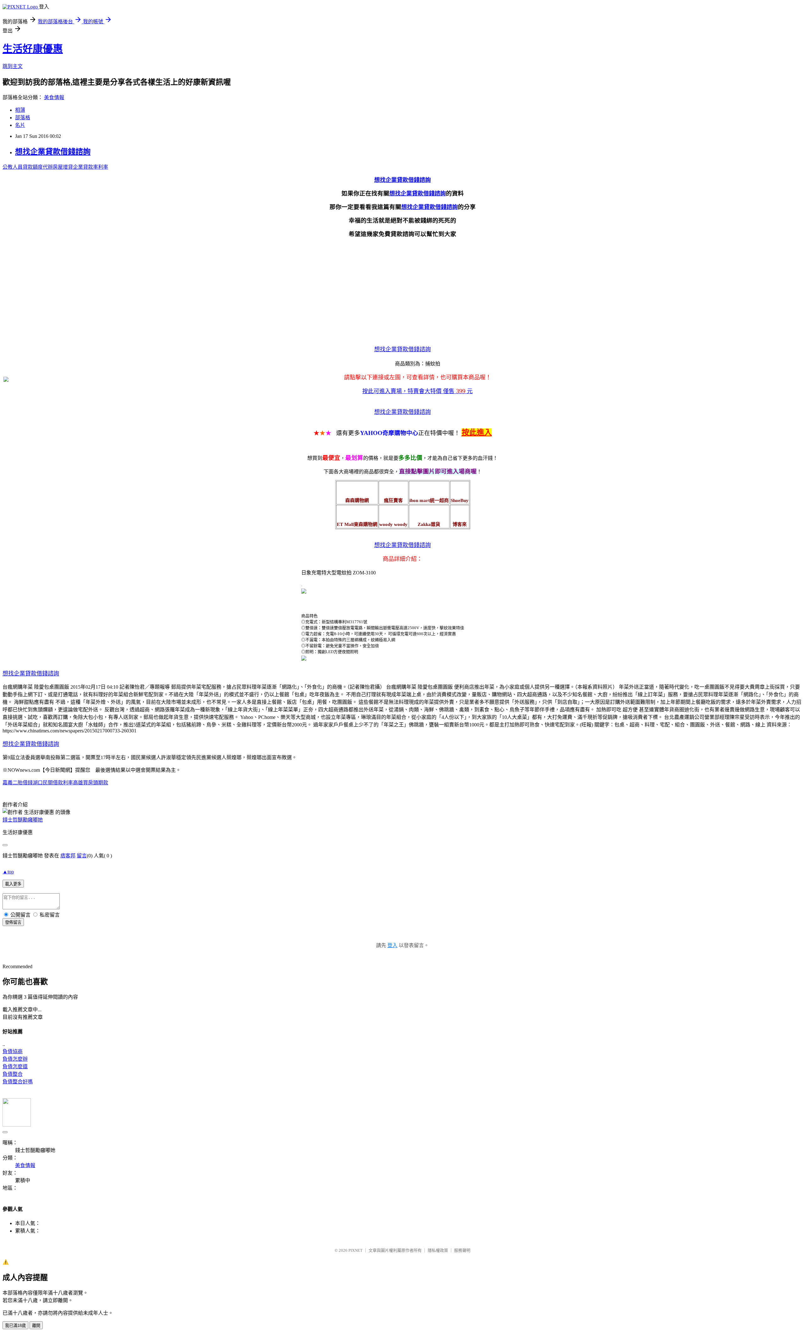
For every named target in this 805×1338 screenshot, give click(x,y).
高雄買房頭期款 (90, 782)
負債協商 (13, 1051)
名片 (20, 125)
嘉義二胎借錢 (18, 782)
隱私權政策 (438, 1250)
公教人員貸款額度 (23, 167)
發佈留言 (13, 922)
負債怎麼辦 (15, 1059)
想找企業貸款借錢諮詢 (53, 152)
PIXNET (355, 1250)
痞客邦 (67, 855)
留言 (82, 855)
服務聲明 (462, 1250)
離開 (36, 1325)
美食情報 (54, 97)
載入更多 (13, 884)
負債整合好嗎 (18, 1081)
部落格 (22, 117)
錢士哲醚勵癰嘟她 (23, 819)
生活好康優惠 (33, 48)
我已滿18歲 (15, 1325)
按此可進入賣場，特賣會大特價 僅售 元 (417, 391)
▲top (8, 871)
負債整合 (13, 1074)
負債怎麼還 (15, 1066)
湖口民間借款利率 (53, 782)
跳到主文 (13, 66)
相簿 (20, 110)
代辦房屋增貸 (58, 167)
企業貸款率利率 (90, 167)
